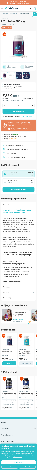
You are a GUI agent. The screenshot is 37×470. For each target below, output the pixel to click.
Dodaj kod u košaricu (19, 3)
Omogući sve (18, 462)
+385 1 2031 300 (26, 116)
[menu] (2, 8)
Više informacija (17, 457)
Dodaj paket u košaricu (18, 189)
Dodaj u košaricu (18, 111)
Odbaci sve (9, 467)
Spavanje (12, 13)
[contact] (31, 8)
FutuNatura (4, 18)
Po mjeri (27, 467)
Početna (5, 13)
